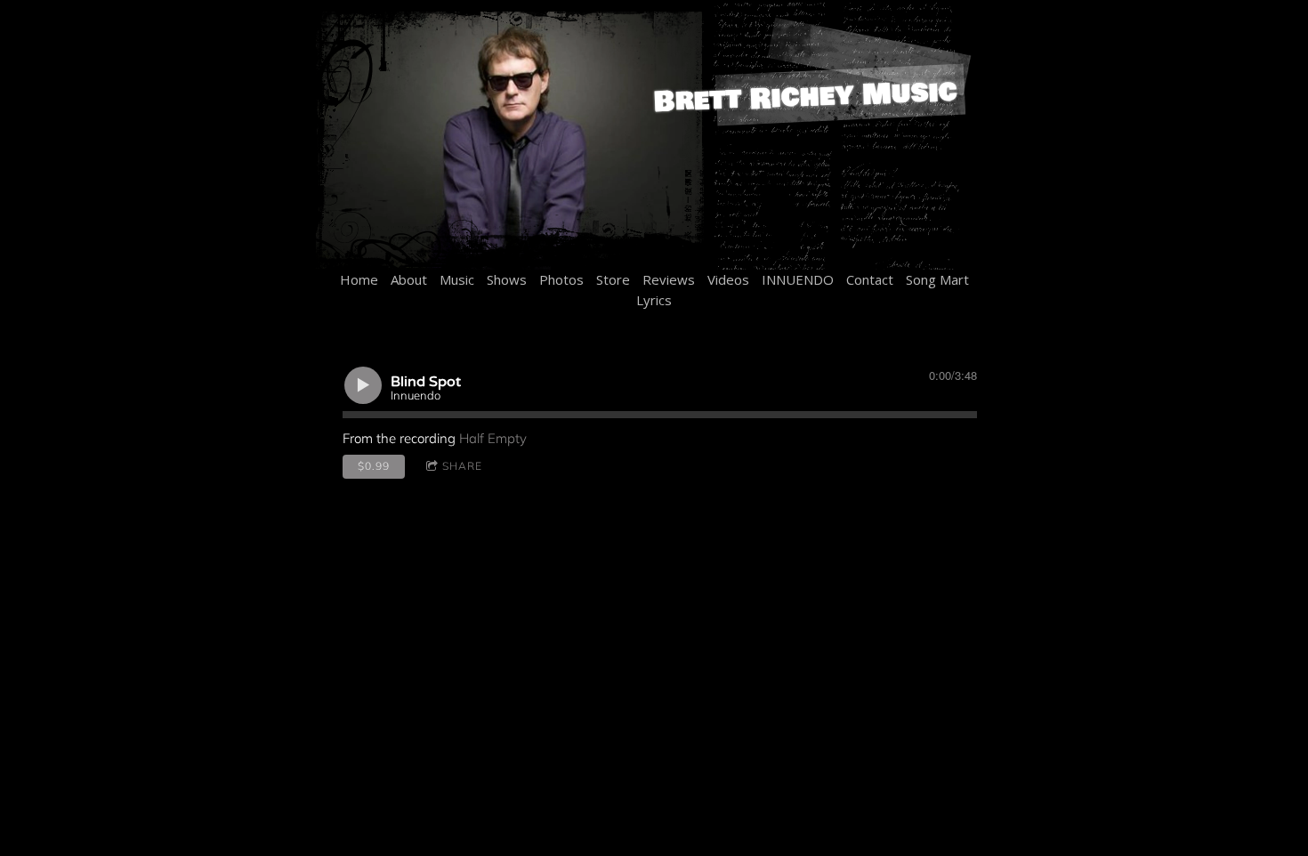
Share (462, 465)
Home (359, 279)
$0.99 (374, 465)
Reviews (668, 279)
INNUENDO (798, 279)
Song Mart (937, 279)
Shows (507, 279)
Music (457, 279)
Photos (561, 279)
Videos (728, 279)
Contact (869, 279)
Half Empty (493, 438)
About (409, 279)
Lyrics (654, 300)
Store (613, 279)
